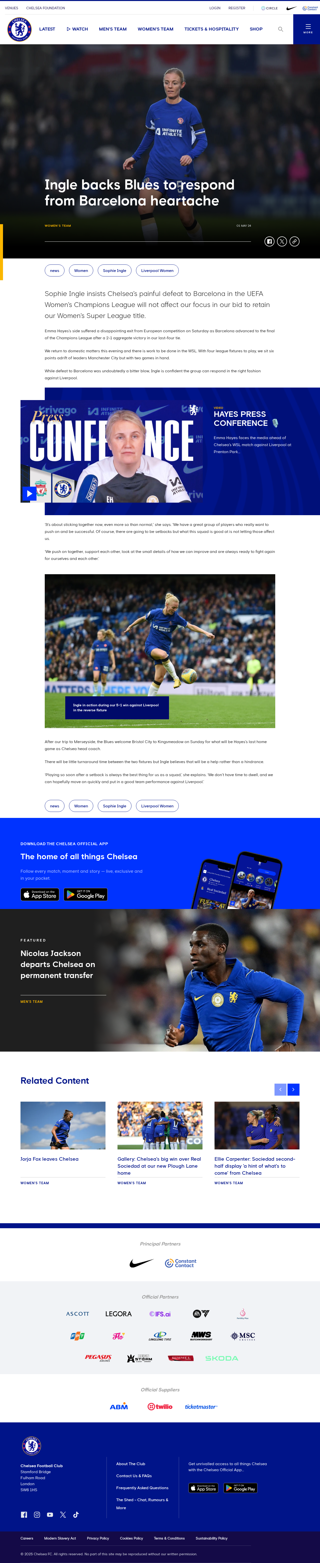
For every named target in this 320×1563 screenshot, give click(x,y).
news (54, 271)
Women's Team (156, 29)
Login (215, 8)
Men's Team (113, 29)
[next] (294, 1090)
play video (30, 403)
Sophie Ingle (114, 271)
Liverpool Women (157, 271)
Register (236, 8)
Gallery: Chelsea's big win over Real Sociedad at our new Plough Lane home (159, 1166)
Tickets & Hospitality (211, 29)
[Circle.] (271, 8)
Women (81, 271)
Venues (11, 8)
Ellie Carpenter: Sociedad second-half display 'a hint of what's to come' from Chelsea (254, 1166)
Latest (47, 29)
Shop (256, 29)
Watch (80, 29)
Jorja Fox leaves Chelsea (49, 1159)
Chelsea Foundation (45, 8)
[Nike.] (291, 8)
